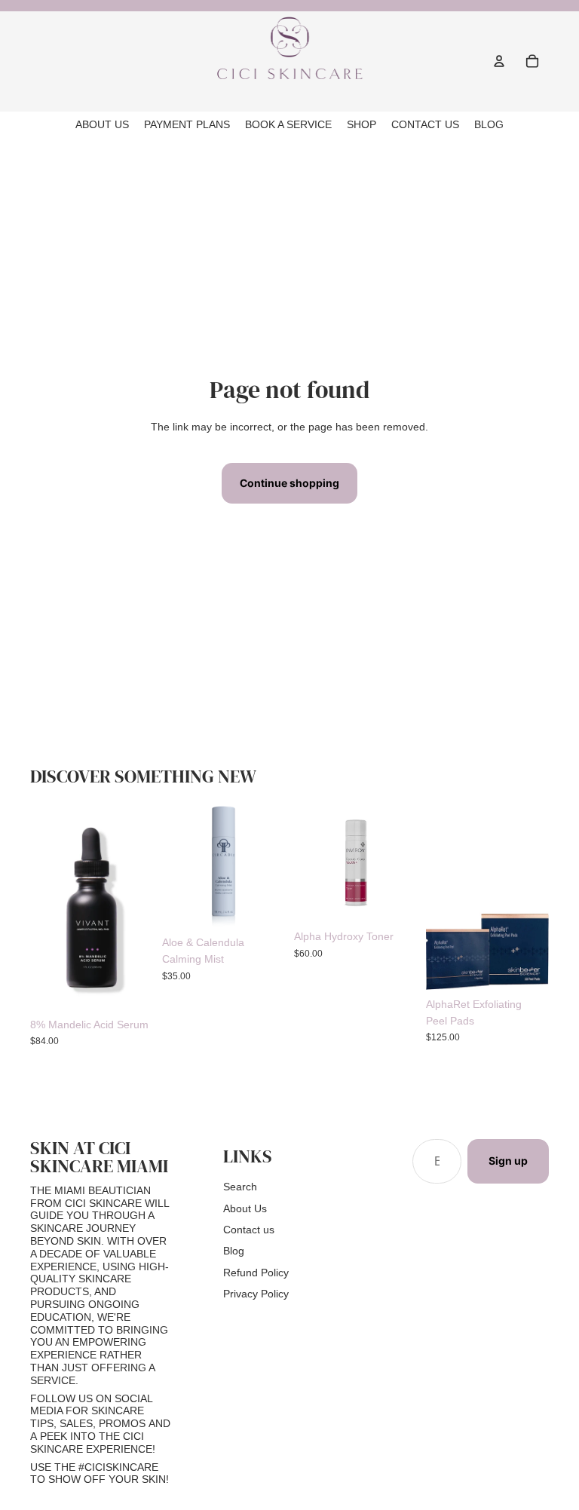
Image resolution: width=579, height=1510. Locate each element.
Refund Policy (256, 1273)
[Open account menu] (499, 61)
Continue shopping (289, 482)
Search (240, 1187)
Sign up (508, 1160)
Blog (233, 1251)
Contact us (248, 1230)
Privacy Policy (256, 1294)
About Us (245, 1208)
